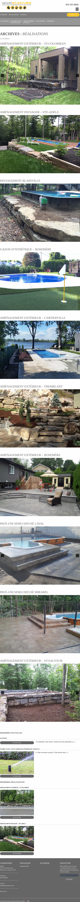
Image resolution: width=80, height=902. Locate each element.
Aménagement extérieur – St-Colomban (33, 43)
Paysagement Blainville (20, 180)
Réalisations (14, 14)
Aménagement (29, 21)
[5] (44, 377)
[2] (41, 103)
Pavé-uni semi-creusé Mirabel (24, 592)
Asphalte (50, 21)
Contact (23, 14)
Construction (16, 21)
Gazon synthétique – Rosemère (25, 249)
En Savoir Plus (17, 742)
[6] (45, 514)
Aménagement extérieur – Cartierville (32, 318)
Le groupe (5, 21)
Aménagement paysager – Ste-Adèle (29, 112)
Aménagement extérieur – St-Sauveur (31, 660)
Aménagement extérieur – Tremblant (31, 386)
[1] (39, 103)
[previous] (2, 75)
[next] (77, 75)
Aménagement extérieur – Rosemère (30, 455)
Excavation (40, 21)
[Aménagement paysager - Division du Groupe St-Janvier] (16, 6)
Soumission (73, 14)
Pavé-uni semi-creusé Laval (22, 523)
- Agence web (31, 901)
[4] (42, 377)
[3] (40, 377)
